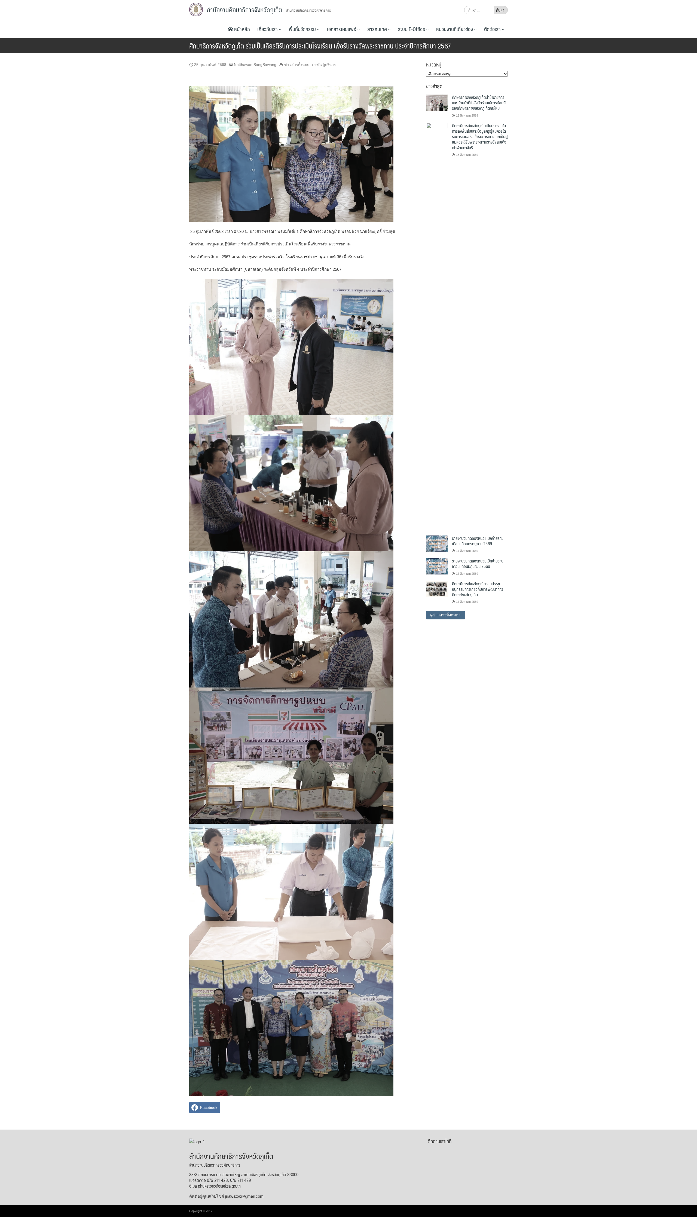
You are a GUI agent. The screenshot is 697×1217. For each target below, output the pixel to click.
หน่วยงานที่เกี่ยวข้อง (455, 29)
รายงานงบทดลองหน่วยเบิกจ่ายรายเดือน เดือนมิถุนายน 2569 (477, 563)
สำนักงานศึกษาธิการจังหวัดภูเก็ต (244, 9)
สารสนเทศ (377, 29)
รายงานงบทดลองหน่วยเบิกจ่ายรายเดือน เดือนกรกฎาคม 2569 (477, 540)
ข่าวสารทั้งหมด (297, 64)
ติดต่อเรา (493, 29)
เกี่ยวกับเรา (268, 29)
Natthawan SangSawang (255, 64)
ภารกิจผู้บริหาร (324, 64)
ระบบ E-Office (412, 29)
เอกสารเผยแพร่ (342, 29)
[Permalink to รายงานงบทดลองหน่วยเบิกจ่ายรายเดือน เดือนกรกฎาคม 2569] (437, 543)
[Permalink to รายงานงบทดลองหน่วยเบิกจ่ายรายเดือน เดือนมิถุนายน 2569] (437, 566)
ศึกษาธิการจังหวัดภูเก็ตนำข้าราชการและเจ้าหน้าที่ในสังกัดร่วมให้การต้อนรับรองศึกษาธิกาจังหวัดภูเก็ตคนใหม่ (480, 102)
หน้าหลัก (241, 29)
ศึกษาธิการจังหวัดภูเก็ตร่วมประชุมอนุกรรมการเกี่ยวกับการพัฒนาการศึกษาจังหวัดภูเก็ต (477, 589)
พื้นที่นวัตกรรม (303, 29)
